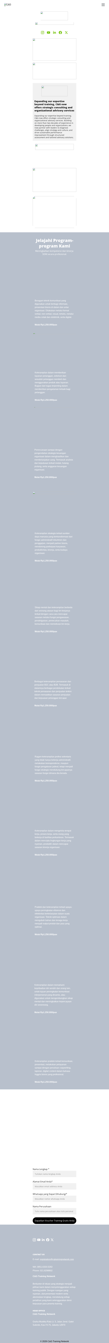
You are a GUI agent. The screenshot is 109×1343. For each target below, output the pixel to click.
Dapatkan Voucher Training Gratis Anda (54, 1220)
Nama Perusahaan (42, 1206)
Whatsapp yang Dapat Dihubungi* (50, 1194)
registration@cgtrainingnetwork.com (57, 1259)
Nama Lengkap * (41, 1169)
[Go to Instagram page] (42, 32)
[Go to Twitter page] (66, 32)
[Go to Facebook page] (60, 32)
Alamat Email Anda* (43, 1181)
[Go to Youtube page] (48, 32)
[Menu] (103, 5)
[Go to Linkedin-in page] (54, 32)
